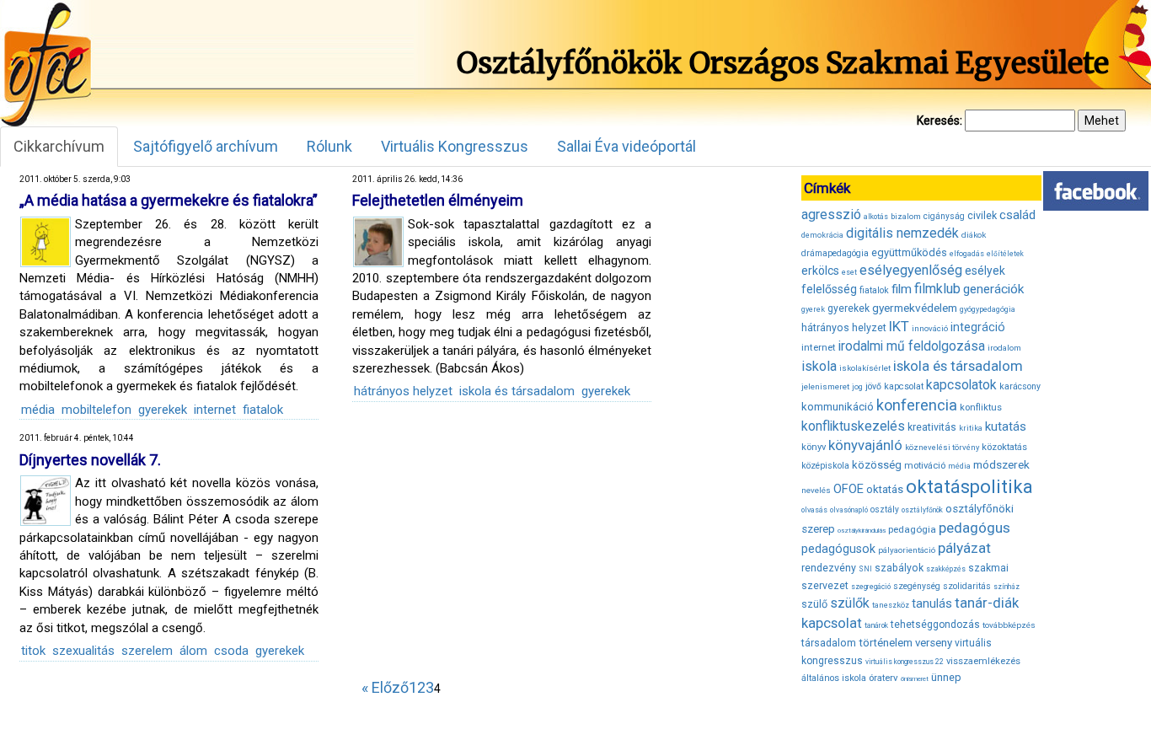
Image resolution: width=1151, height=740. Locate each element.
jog (857, 387)
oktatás (884, 489)
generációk (993, 289)
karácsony (1020, 386)
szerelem (147, 650)
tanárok (876, 625)
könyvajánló (865, 445)
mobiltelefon (96, 409)
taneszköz (890, 605)
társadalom (828, 642)
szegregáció (871, 586)
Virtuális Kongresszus (454, 146)
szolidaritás (967, 586)
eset (849, 272)
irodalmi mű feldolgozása (911, 346)
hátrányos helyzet (403, 391)
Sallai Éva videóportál (626, 146)
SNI (865, 569)
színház (1006, 586)
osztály (884, 509)
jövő (873, 386)
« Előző (385, 687)
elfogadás (967, 253)
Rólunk (329, 146)
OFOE (848, 488)
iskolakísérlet (865, 368)
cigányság (944, 216)
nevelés (816, 490)
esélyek (985, 270)
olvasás (814, 510)
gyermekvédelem (914, 307)
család (1017, 215)
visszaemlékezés (983, 661)
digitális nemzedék (902, 233)
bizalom (906, 216)
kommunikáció (837, 406)
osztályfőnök (922, 510)
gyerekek (162, 409)
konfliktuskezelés (853, 426)
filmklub (937, 289)
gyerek (813, 309)
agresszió (831, 214)
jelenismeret (825, 386)
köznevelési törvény (942, 447)
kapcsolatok (961, 385)
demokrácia (822, 235)
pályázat (964, 547)
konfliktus (981, 407)
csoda (231, 650)
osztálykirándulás (862, 530)
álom (193, 650)
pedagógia (912, 529)
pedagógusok (838, 548)
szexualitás (83, 650)
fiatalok (263, 409)
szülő (814, 604)
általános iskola (833, 678)
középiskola (825, 465)
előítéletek (1005, 253)
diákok (973, 234)
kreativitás (931, 427)
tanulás (932, 603)
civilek (982, 215)
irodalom (1004, 347)
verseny (933, 642)
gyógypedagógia (987, 309)
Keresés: (939, 120)
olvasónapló (849, 510)
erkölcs (820, 270)
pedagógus (974, 527)
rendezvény (828, 567)
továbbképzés (1009, 625)
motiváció (924, 465)
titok (33, 650)
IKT (899, 326)
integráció (977, 327)
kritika (970, 428)
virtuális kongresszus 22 (904, 661)
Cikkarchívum (58, 146)
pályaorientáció (906, 550)
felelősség (829, 289)
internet (215, 409)
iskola (819, 366)
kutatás (1005, 426)
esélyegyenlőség (910, 270)
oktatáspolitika (969, 486)
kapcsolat (903, 386)
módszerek (1001, 464)
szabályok (899, 568)
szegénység (916, 586)
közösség (877, 464)
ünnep (946, 677)
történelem (886, 642)
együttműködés (909, 252)
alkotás (876, 216)
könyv (813, 447)
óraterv (883, 678)
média (38, 409)
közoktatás (1004, 447)
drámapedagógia (835, 253)
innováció (930, 328)
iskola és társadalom (517, 391)
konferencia (916, 405)
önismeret (915, 679)
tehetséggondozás (935, 624)
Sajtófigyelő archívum (205, 146)
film (901, 289)
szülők (850, 603)
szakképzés (946, 569)
